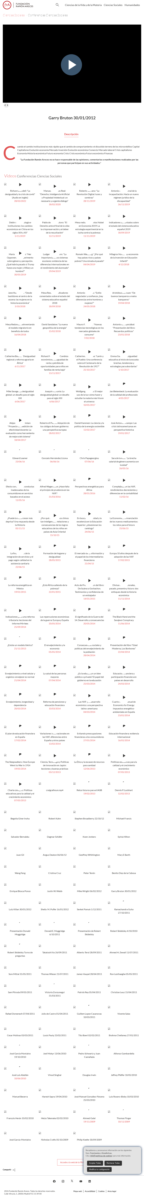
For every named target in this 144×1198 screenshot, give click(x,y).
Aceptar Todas (95, 1163)
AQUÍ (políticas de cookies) (101, 1156)
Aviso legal (112, 1191)
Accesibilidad (90, 1191)
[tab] (71, 134)
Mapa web (77, 1191)
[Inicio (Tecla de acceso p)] (18, 5)
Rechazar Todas (113, 1163)
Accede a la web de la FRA (72, 1162)
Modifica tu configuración (99, 1169)
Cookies (101, 1191)
